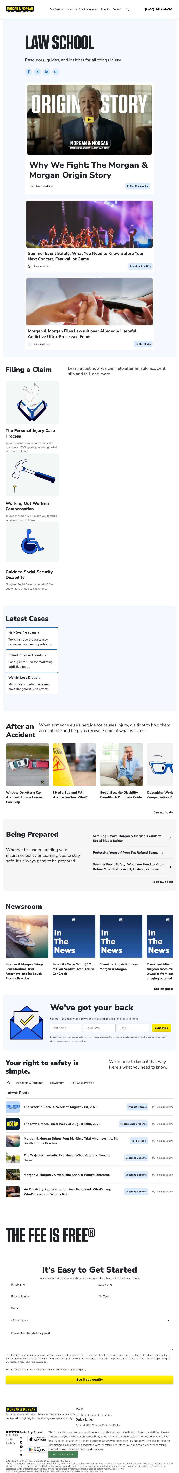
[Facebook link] (21, 1442)
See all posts (163, 882)
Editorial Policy (111, 1425)
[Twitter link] (21, 1438)
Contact (117, 9)
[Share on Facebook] (28, 71)
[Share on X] (37, 71)
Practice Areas (87, 9)
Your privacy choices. (63, 1454)
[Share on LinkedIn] (46, 71)
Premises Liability (140, 266)
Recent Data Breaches (133, 1124)
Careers (92, 1415)
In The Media (143, 344)
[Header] (20, 9)
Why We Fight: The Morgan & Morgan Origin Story (88, 170)
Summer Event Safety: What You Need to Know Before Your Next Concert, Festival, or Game (86, 256)
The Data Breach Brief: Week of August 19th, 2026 (62, 1124)
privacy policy (79, 1369)
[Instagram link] (21, 1451)
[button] (89, 597)
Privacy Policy (93, 1037)
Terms (49, 1369)
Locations (71, 9)
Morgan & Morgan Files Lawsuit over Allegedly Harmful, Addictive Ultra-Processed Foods (83, 333)
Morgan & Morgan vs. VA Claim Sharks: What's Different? (67, 1175)
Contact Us (105, 1415)
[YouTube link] (21, 1446)
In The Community (137, 186)
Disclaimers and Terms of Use (88, 1471)
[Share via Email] (55, 71)
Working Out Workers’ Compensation (28, 506)
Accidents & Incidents (29, 1083)
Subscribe (161, 1028)
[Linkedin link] (21, 1455)
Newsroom (57, 1083)
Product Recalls (137, 1107)
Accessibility (83, 1425)
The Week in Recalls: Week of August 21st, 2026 (61, 1107)
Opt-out (97, 1425)
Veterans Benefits (136, 1157)
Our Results (56, 9)
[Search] (9, 1083)
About (104, 9)
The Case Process (82, 1083)
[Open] (127, 9)
